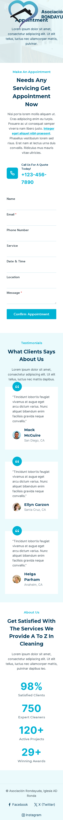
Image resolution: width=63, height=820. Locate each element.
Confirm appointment (31, 314)
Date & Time (16, 261)
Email (11, 214)
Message (14, 292)
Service (12, 245)
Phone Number (18, 230)
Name (11, 198)
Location (13, 277)
